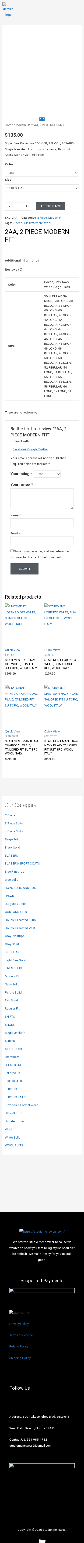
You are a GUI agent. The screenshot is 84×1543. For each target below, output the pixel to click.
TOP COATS (13, 1081)
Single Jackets (15, 1033)
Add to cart (50, 206)
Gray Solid (12, 944)
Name (15, 515)
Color (9, 164)
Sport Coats (13, 1049)
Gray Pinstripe (14, 936)
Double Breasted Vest (20, 928)
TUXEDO (11, 1089)
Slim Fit (10, 1040)
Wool (47, 223)
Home (9, 125)
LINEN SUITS (13, 968)
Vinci (8, 1129)
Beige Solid (12, 839)
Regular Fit (12, 1008)
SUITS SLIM (13, 1065)
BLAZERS (11, 855)
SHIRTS (10, 1016)
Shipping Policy (20, 1358)
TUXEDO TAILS (15, 1097)
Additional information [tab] (22, 260)
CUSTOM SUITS (16, 912)
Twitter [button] (43, 449)
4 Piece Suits (14, 831)
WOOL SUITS (14, 1145)
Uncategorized (15, 1121)
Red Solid (11, 1000)
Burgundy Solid (15, 904)
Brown (9, 896)
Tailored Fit (12, 1073)
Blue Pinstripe (14, 871)
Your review (21, 484)
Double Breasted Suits (20, 920)
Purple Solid (13, 992)
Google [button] (32, 449)
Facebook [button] (20, 449)
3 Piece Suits (14, 823)
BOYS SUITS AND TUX (20, 888)
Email (15, 533)
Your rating (21, 474)
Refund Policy (18, 1346)
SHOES (10, 1024)
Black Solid (12, 847)
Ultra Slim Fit (13, 1113)
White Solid (13, 1137)
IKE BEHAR (12, 952)
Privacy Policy (19, 1323)
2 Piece (10, 815)
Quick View (12, 650)
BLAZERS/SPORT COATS (22, 863)
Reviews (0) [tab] (13, 269)
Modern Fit (12, 976)
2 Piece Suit (20, 223)
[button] (78, 10)
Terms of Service (21, 1335)
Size (8, 179)
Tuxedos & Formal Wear (21, 1105)
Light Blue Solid (15, 960)
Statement (12, 1057)
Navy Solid (12, 984)
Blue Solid (11, 879)
